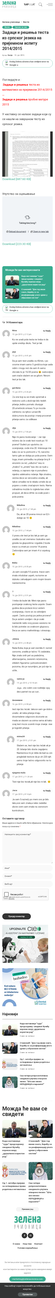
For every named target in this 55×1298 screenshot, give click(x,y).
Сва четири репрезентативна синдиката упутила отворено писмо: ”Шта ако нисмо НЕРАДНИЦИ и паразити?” (40, 1192)
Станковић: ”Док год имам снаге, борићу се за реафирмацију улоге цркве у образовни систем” (36, 1046)
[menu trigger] (49, 4)
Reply (48, 331)
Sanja (10, 55)
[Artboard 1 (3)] (25, 943)
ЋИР (26, 4)
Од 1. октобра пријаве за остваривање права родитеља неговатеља (35, 1062)
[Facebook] (24, 1235)
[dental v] (25, 987)
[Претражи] (40, 4)
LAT (33, 4)
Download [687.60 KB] (16, 179)
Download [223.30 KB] (16, 244)
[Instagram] (30, 1235)
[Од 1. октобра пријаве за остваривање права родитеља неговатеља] (10, 1064)
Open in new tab (41, 231)
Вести (7, 27)
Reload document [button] (17, 231)
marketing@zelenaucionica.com (27, 1279)
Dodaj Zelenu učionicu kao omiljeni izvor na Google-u (29, 63)
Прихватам (27, 1294)
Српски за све (21, 27)
